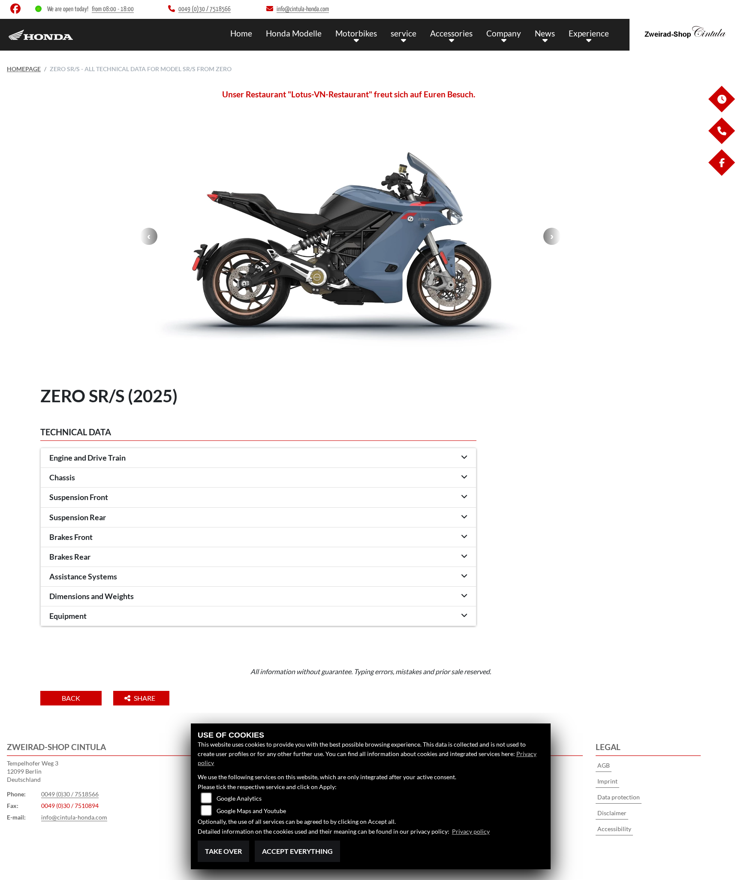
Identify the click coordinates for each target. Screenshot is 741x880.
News (545, 33)
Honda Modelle (294, 33)
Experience (589, 33)
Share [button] (145, 698)
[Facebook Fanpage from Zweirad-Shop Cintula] (17, 10)
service (403, 33)
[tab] (258, 458)
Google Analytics (239, 798)
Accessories (451, 33)
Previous (148, 236)
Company (503, 33)
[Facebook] (721, 173)
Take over (223, 851)
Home (241, 33)
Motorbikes (356, 33)
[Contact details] (721, 142)
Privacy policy (471, 831)
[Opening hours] (721, 110)
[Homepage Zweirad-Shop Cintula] (685, 33)
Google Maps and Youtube (251, 810)
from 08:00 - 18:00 (113, 9)
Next (551, 236)
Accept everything (297, 851)
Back (71, 698)
